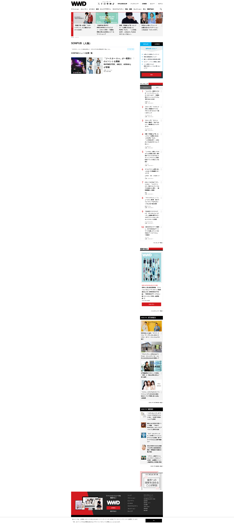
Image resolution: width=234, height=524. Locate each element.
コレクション (137, 9)
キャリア (130, 511)
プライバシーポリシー (148, 497)
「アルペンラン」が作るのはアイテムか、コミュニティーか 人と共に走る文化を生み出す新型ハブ (150, 356)
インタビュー (148, 146)
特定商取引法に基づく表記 (149, 498)
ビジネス (92, 9)
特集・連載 (128, 9)
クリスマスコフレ (149, 221)
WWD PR (155, 402)
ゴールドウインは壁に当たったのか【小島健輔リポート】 (152, 171)
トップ (129, 495)
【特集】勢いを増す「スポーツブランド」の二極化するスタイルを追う (82, 27)
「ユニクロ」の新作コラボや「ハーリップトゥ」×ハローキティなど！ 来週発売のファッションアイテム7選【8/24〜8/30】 (152, 95)
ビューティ (84, 9)
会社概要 (146, 504)
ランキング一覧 (157, 242)
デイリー (145, 87)
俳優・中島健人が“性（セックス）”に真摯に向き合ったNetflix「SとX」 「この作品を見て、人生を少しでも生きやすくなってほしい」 (127, 30)
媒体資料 (146, 510)
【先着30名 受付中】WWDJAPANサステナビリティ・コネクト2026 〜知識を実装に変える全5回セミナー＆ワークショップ (105, 30)
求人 (144, 9)
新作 (146, 192)
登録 (151, 74)
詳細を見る (151, 304)
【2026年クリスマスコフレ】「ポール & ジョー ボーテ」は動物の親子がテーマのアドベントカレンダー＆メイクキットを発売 (152, 215)
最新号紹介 (150, 9)
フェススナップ (148, 115)
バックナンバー (134, 3)
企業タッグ (147, 101)
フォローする (131, 49)
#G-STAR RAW (107, 71)
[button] (161, 9)
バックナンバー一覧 (156, 311)
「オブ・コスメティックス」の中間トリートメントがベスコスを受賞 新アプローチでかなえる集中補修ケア (154, 437)
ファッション (75, 9)
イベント (147, 164)
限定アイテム (148, 206)
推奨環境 (146, 500)
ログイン (160, 3)
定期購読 (144, 3)
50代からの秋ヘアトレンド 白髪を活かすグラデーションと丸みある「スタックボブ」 (150, 27)
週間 (157, 87)
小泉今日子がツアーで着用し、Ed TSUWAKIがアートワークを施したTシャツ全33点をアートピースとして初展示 (152, 231)
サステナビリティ (118, 9)
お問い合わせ (147, 506)
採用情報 (146, 508)
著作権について (147, 502)
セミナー (152, 3)
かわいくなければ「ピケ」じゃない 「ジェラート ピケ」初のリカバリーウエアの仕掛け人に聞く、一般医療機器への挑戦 (152, 186)
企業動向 (147, 175)
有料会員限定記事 (122, 3)
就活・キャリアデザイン (103, 9)
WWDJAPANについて (148, 495)
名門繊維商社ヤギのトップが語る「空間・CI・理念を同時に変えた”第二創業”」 (150, 375)
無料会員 (145, 44)
